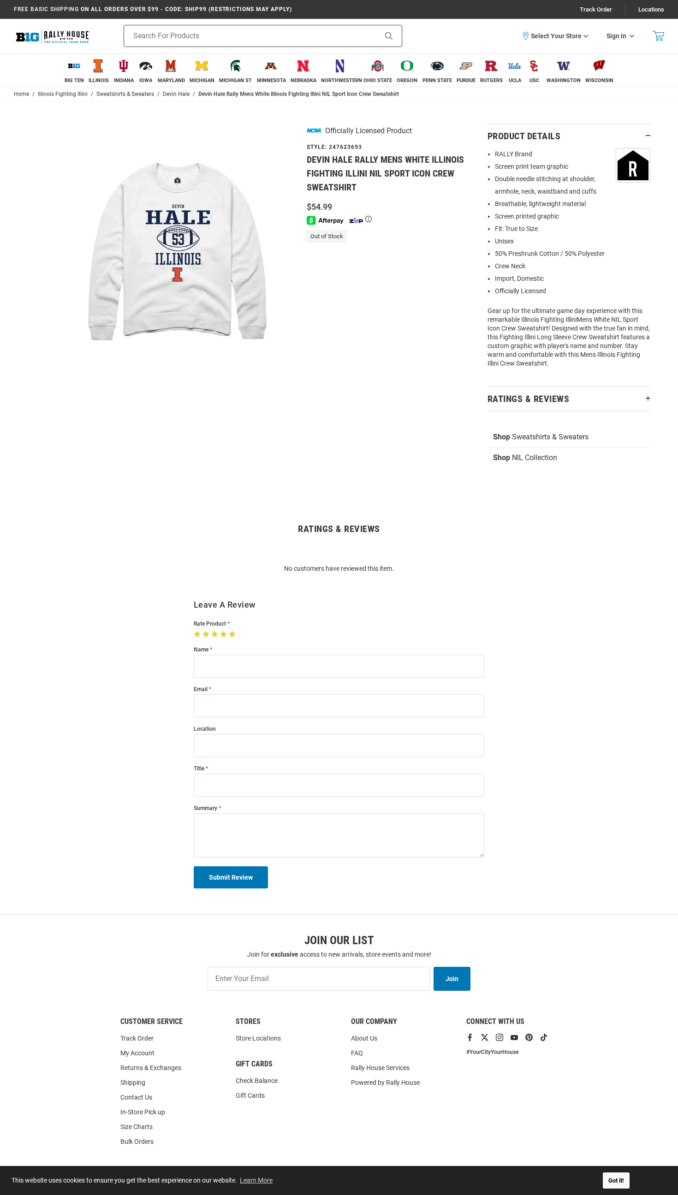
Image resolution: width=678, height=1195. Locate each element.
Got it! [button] (616, 1180)
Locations (651, 9)
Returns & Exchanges (150, 1067)
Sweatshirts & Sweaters (541, 436)
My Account (137, 1053)
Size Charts (136, 1126)
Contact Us (136, 1097)
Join (452, 978)
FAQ (357, 1053)
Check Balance (257, 1080)
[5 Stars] (233, 634)
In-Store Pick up (142, 1112)
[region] (569, 261)
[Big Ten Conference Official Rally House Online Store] (53, 36)
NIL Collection (525, 457)
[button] (555, 36)
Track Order (596, 9)
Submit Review (231, 877)
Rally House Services (380, 1067)
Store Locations (258, 1038)
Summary (205, 808)
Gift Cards (250, 1095)
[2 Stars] (206, 634)
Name (201, 650)
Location (205, 729)
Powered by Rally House (385, 1082)
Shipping (132, 1082)
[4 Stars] (224, 634)
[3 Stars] (215, 634)
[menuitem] (74, 70)
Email (201, 689)
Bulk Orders (137, 1141)
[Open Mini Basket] (658, 36)
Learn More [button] (256, 1180)
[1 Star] (198, 634)
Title (199, 769)
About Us (364, 1038)
